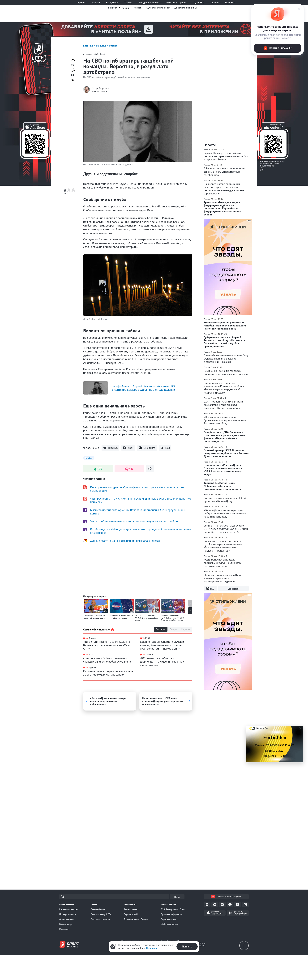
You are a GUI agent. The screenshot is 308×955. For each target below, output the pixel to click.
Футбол (81, 2)
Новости (138, 7)
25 (87, 667)
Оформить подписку (100, 919)
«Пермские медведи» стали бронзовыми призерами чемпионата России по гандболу (225, 420)
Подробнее (152, 948)
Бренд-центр (65, 924)
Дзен (130, 447)
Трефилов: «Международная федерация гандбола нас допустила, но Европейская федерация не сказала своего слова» (222, 208)
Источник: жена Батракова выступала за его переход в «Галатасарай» (108, 672)
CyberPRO (199, 2)
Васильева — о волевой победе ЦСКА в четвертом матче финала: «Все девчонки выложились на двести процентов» (223, 545)
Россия (125, 7)
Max (167, 447)
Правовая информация (171, 914)
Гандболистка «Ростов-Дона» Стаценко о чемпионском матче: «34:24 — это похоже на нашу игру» (224, 469)
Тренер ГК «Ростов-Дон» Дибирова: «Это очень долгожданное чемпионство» (222, 486)
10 (143, 654)
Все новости (233, 588)
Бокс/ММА (112, 2)
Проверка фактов (67, 914)
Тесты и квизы (130, 909)
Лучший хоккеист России (136, 919)
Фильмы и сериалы (176, 2)
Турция (92, 667)
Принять (187, 946)
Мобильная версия (169, 924)
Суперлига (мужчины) (158, 7)
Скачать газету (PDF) (101, 914)
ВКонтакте (149, 447)
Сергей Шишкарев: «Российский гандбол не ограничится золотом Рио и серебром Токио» (226, 156)
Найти (177, 897)
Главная (88, 45)
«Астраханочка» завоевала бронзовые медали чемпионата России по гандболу (222, 563)
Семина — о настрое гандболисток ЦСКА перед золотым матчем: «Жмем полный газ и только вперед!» (226, 529)
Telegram (113, 447)
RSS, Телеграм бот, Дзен (172, 909)
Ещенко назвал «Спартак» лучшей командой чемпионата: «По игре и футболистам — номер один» (162, 645)
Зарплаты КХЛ (131, 914)
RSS (212, 588)
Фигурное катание (149, 2)
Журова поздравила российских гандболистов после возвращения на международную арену (225, 325)
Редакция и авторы (68, 909)
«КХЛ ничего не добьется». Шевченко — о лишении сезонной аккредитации (162, 661)
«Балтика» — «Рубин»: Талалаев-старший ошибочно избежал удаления (108, 659)
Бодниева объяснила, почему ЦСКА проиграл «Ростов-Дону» (225, 499)
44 (87, 638)
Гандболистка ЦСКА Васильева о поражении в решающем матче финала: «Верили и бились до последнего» (224, 437)
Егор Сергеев (100, 88)
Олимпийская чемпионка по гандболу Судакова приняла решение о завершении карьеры (226, 358)
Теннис (128, 2)
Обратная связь (168, 919)
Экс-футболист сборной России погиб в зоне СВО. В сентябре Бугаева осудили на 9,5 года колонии (143, 387)
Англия (92, 638)
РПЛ (91, 654)
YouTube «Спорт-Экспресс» (228, 896)
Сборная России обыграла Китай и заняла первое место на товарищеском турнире (223, 578)
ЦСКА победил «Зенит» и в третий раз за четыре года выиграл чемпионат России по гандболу (224, 405)
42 (87, 654)
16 (143, 638)
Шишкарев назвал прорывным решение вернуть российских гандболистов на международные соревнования (224, 188)
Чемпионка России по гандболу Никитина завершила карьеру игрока (226, 372)
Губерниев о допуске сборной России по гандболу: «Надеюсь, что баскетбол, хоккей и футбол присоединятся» (226, 342)
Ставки (214, 2)
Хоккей (96, 2)
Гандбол (112, 7)
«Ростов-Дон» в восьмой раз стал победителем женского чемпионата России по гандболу (225, 513)
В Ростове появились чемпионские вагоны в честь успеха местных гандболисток (224, 171)
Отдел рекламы (66, 919)
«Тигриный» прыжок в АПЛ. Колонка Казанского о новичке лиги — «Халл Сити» (106, 645)
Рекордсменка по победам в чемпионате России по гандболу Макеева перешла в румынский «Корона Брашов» (224, 387)
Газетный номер (98, 909)
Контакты (63, 929)
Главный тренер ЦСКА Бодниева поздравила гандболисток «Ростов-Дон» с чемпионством (226, 453)
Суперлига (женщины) (185, 7)
